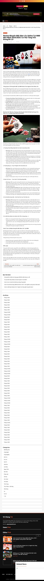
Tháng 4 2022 (7, 412)
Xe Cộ (5, 493)
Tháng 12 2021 (7, 422)
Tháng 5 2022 (7, 410)
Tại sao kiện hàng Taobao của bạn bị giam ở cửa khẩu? (15, 279)
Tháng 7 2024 (7, 351)
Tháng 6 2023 (7, 383)
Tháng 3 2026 (7, 304)
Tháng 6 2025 (7, 324)
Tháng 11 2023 (7, 371)
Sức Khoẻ (6, 479)
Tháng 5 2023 (7, 385)
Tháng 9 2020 (7, 425)
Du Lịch (5, 459)
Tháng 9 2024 (7, 346)
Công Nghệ (6, 452)
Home (3, 574)
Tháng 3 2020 (7, 437)
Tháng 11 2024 (7, 341)
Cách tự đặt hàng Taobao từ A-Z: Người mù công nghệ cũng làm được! (18, 287)
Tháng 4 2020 (7, 434)
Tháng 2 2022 (7, 417)
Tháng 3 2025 (7, 331)
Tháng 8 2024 (7, 349)
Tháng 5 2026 (7, 300)
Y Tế (5, 496)
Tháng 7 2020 (7, 427)
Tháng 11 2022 (7, 400)
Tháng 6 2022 (7, 407)
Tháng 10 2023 (7, 373)
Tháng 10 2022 (7, 402)
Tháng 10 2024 (7, 344)
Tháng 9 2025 (7, 317)
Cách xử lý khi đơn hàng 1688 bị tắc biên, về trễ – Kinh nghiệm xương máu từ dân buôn (22, 284)
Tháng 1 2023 (7, 395)
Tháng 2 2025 (7, 334)
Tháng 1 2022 (7, 420)
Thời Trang (6, 484)
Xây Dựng (6, 488)
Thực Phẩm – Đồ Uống (8, 486)
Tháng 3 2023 (7, 390)
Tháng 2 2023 (7, 393)
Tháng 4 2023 (7, 388)
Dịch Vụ (5, 457)
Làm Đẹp (6, 466)
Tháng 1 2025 (7, 336)
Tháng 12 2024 (7, 339)
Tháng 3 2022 (7, 415)
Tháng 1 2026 (7, 309)
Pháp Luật (6, 474)
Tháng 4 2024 (7, 358)
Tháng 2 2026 (7, 307)
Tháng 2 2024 (7, 363)
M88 (29, 74)
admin (5, 41)
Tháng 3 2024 (7, 361)
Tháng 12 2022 (7, 398)
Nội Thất (5, 471)
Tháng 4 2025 (7, 329)
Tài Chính (6, 481)
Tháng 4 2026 (7, 302)
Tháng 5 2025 (7, 326)
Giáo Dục (6, 464)
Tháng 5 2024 (7, 356)
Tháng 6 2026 (7, 297)
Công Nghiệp (6, 454)
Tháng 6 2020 (7, 429)
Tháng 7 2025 (7, 322)
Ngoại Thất (6, 469)
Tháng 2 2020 (7, 439)
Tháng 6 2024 (7, 353)
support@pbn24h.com (11, 524)
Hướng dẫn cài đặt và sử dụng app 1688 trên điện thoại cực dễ (17, 277)
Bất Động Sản (7, 449)
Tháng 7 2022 (7, 405)
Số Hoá (5, 476)
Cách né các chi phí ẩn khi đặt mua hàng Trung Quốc (15, 282)
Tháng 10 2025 (7, 314)
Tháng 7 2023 (7, 380)
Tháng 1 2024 (7, 366)
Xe (4, 491)
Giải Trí (5, 461)
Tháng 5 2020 (7, 432)
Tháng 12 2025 (7, 312)
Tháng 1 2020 (7, 442)
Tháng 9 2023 (7, 376)
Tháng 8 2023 (7, 378)
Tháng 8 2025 (7, 319)
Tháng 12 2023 (7, 368)
